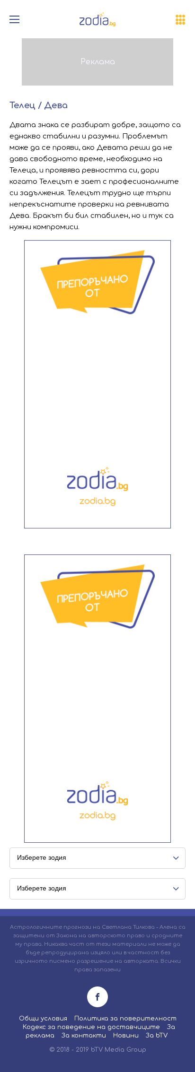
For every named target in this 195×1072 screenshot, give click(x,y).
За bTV (157, 1035)
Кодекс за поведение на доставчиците (91, 1027)
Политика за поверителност (125, 1018)
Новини (126, 1035)
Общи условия (43, 1018)
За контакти (84, 1035)
